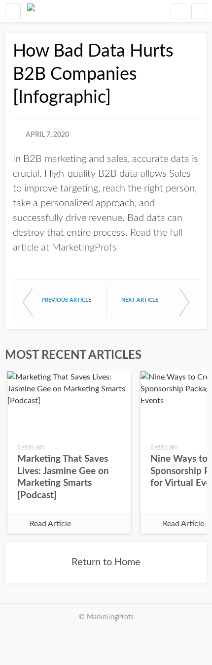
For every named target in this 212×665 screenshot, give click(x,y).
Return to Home (106, 562)
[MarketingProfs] (31, 11)
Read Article (50, 524)
